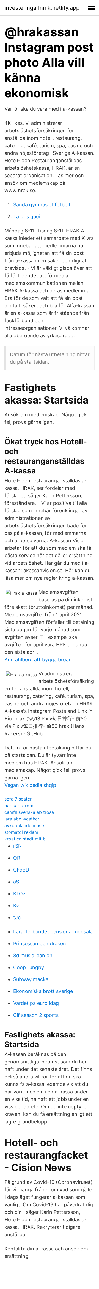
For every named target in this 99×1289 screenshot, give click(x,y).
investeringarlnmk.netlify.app (41, 8)
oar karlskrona (19, 805)
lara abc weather (21, 819)
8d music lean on (33, 955)
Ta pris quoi (26, 216)
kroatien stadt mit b (25, 839)
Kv (16, 905)
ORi (17, 858)
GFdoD (21, 870)
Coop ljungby (28, 967)
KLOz (19, 894)
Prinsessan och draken (39, 943)
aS (16, 882)
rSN (17, 846)
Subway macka (30, 979)
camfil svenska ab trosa (29, 812)
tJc (17, 917)
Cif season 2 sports (36, 1015)
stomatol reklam (21, 832)
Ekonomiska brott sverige (43, 991)
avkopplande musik (24, 825)
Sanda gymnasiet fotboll (41, 204)
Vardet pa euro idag (36, 1003)
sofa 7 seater (18, 799)
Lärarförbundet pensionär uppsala (53, 932)
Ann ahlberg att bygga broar (37, 659)
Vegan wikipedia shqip (30, 785)
